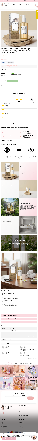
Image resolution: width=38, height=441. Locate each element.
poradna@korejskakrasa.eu (32, 0)
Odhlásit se (2, 427)
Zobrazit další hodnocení (32, 358)
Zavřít (10, 85)
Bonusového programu (10, 62)
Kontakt (20, 412)
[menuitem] (5, 8)
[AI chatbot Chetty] (34, 437)
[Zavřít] (35, 433)
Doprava (20, 408)
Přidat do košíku (12, 80)
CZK (30, 4)
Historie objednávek (4, 426)
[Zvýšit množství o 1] (5, 81)
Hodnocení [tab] (9, 140)
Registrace (2, 422)
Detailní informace (4, 59)
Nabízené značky (21, 422)
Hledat (21, 4)
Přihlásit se (30, 398)
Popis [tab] (3, 140)
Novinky (20, 426)
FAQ (19, 411)
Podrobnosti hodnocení (14, 55)
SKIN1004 (12, 328)
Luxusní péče (21, 427)
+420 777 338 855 (8, 0)
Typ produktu (21, 423)
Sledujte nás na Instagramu (23, 363)
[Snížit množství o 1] (1, 81)
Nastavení (28, 436)
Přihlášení (2, 423)
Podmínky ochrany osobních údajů (24, 415)
